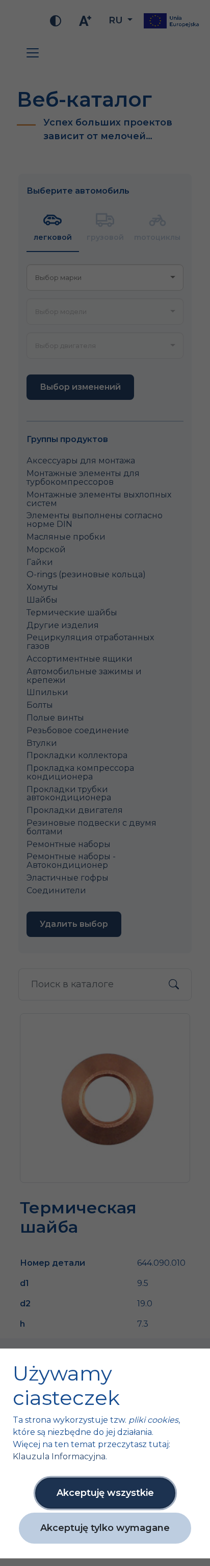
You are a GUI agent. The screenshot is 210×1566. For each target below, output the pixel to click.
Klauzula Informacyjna (59, 1456)
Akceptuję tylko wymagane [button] (105, 1527)
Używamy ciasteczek (66, 1385)
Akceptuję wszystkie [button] (105, 1492)
